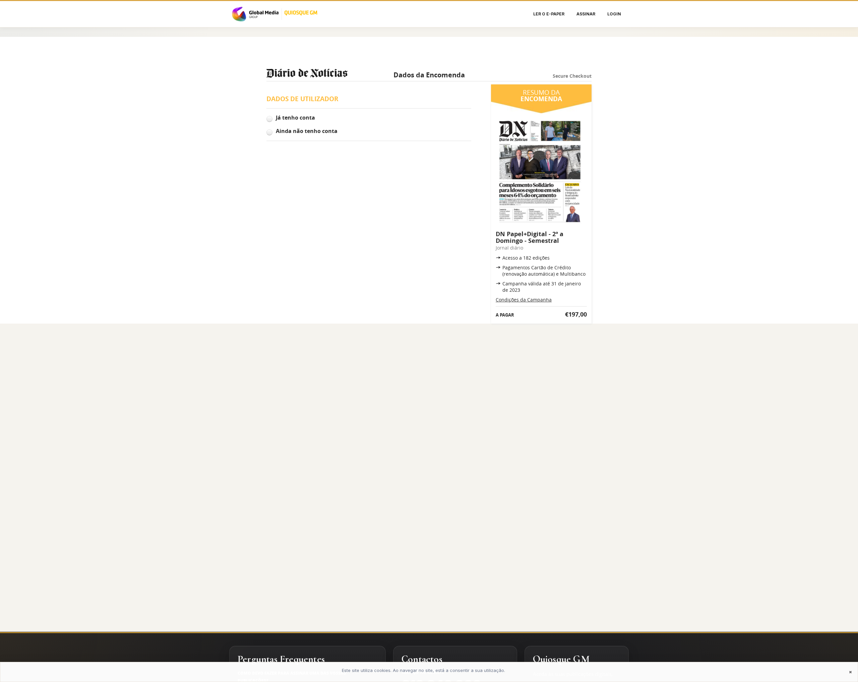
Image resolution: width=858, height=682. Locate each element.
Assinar (585, 13)
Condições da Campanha (524, 299)
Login (614, 13)
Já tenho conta (295, 117)
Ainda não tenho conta (307, 131)
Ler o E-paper (548, 13)
